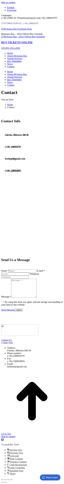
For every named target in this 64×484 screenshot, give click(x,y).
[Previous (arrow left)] (2, 482)
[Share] (5, 479)
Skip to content (8, 2)
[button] (2, 439)
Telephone (34, 274)
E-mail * (41, 271)
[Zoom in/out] (11, 479)
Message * (6, 296)
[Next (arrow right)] (5, 482)
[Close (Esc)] (2, 479)
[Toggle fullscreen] (8, 479)
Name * (5, 271)
